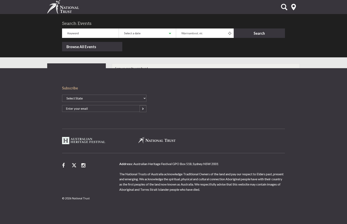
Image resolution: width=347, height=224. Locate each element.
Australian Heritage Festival (84, 140)
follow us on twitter (74, 165)
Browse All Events (81, 47)
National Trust (71, 7)
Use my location (230, 33)
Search (259, 33)
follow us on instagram (83, 165)
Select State (293, 7)
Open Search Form (284, 7)
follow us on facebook (64, 165)
